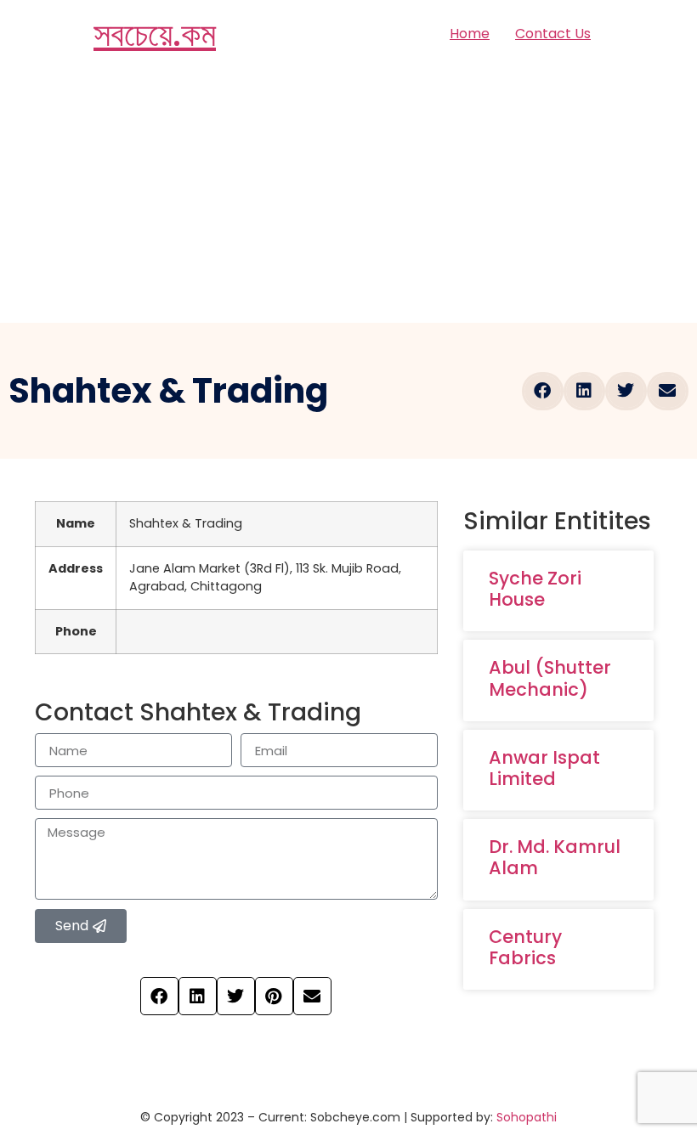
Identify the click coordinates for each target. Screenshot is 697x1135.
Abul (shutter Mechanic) (550, 678)
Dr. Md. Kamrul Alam (554, 857)
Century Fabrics (525, 947)
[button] (543, 391)
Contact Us (553, 33)
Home (470, 33)
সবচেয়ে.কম (155, 34)
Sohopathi (526, 1117)
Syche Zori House (535, 589)
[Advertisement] (348, 195)
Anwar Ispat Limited (544, 768)
